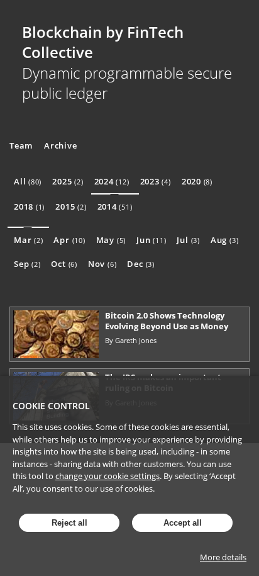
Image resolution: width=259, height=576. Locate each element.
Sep (27, 263)
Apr (69, 240)
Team (21, 145)
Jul (188, 240)
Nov (102, 263)
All (27, 181)
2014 (115, 206)
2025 (67, 181)
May (111, 240)
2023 (155, 181)
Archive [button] (60, 145)
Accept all (182, 523)
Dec (140, 263)
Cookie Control (51, 406)
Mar (28, 240)
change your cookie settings (107, 476)
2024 (112, 181)
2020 (197, 181)
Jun (151, 240)
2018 (29, 206)
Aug (224, 240)
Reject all (69, 523)
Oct (64, 263)
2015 (70, 206)
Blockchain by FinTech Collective (103, 41)
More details (223, 557)
